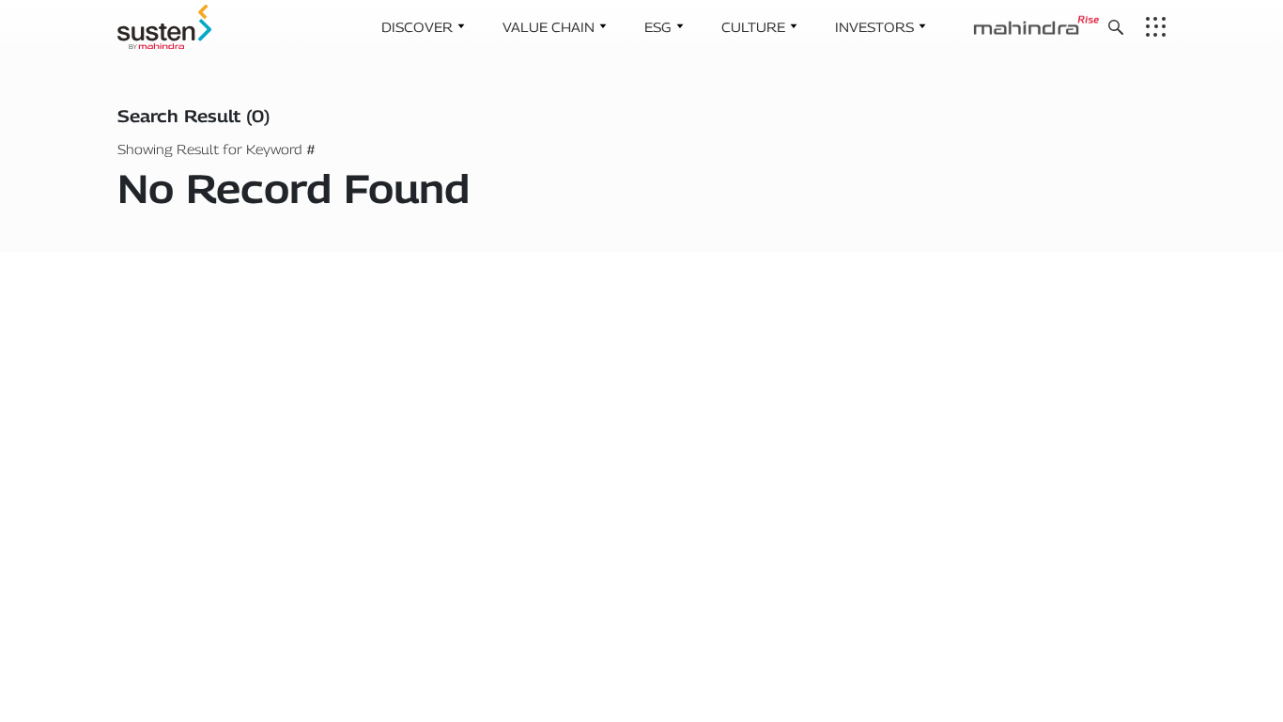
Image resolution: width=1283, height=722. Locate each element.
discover (417, 27)
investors (874, 27)
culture (753, 27)
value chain (548, 27)
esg (658, 27)
